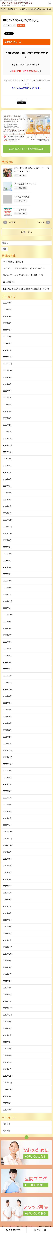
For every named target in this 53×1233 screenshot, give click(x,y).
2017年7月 (7, 974)
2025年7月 (7, 391)
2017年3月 (7, 995)
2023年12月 (7, 520)
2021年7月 (7, 710)
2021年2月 (7, 737)
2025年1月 (7, 432)
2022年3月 (7, 662)
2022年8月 (7, 628)
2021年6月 (7, 716)
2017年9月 (7, 961)
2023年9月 (7, 540)
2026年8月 (7, 303)
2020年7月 (7, 784)
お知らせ (21, 25)
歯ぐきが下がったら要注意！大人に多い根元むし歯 (23, 275)
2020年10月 (7, 764)
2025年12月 (7, 357)
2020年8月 (7, 778)
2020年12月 (7, 750)
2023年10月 (7, 533)
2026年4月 (7, 330)
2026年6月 (7, 316)
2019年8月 (7, 859)
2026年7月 (7, 310)
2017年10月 (7, 954)
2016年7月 (7, 1035)
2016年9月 (7, 1022)
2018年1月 (7, 940)
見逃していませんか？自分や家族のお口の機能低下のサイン (26, 289)
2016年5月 (7, 1042)
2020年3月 (7, 811)
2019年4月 (7, 873)
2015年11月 (7, 1083)
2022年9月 (7, 622)
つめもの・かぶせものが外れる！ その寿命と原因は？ (24, 268)
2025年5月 (7, 405)
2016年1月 (7, 1069)
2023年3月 (7, 581)
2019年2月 (7, 886)
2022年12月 (7, 601)
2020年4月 (7, 805)
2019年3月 (7, 879)
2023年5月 (7, 567)
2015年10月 (7, 1090)
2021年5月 (7, 723)
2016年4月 (7, 1049)
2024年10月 (7, 452)
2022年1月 (7, 676)
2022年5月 (7, 649)
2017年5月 (7, 981)
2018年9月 (7, 900)
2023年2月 (7, 588)
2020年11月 (7, 757)
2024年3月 (7, 499)
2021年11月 (7, 683)
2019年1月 (7, 893)
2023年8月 (7, 547)
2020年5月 (7, 798)
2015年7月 (7, 1110)
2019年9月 (7, 852)
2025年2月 (7, 425)
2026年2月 (7, 344)
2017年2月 (7, 1001)
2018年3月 (7, 927)
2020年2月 (7, 818)
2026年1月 (7, 350)
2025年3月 (7, 418)
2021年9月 (7, 696)
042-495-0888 (14, 1230)
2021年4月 (7, 730)
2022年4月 (7, 656)
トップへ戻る (26, 1137)
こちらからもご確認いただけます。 (26, 88)
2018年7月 (7, 906)
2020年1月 (7, 825)
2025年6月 (7, 398)
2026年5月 (7, 323)
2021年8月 (7, 703)
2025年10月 (7, 371)
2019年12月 (7, 832)
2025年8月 (7, 384)
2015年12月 (7, 1076)
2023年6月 (7, 561)
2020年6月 (7, 791)
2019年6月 (7, 866)
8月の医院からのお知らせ (13, 262)
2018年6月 (7, 913)
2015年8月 (7, 1103)
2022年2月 (7, 669)
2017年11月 (7, 947)
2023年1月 (7, 594)
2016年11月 (7, 1015)
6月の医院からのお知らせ (25, 184)
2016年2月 (7, 1062)
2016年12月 (7, 1008)
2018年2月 (7, 934)
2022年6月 (7, 642)
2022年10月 (7, 615)
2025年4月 (7, 411)
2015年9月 (7, 1096)
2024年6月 (7, 479)
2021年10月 (7, 689)
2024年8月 (7, 466)
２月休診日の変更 (21, 197)
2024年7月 (7, 472)
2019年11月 (7, 839)
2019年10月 (7, 845)
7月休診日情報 (20, 210)
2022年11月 (7, 608)
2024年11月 (7, 445)
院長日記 (6, 1131)
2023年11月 (7, 527)
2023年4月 (7, 574)
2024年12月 (7, 439)
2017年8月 (7, 967)
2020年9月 (7, 771)
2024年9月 (7, 459)
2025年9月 (7, 377)
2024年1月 (7, 513)
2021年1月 (7, 744)
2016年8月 (7, 1029)
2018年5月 (7, 920)
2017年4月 (7, 988)
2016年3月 (7, 1056)
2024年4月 (7, 493)
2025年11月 (7, 364)
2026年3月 (7, 337)
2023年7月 (7, 554)
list (21, 100)
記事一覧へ (26, 232)
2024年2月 (7, 506)
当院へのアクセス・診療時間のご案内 (26, 149)
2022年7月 (7, 635)
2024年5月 (7, 486)
